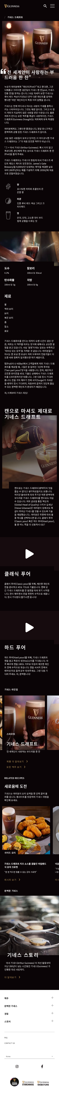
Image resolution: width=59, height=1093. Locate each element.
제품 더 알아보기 (15, 761)
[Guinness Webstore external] (43, 1083)
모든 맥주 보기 (14, 767)
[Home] (11, 6)
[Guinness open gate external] (14, 1082)
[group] (30, 49)
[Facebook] (42, 1066)
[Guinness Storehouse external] (28, 1083)
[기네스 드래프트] (24, 723)
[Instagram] (17, 1066)
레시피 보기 (10, 879)
